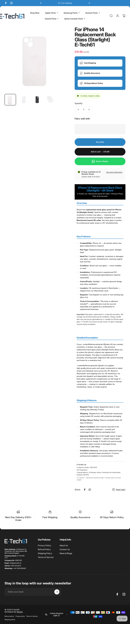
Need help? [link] (120, 489)
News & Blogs (66, 553)
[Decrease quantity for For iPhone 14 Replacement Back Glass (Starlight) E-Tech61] (78, 109)
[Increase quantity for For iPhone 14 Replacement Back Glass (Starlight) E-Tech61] (90, 109)
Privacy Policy (44, 545)
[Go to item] (10, 99)
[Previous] (41, 3)
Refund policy (9, 616)
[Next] (89, 3)
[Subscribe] (56, 591)
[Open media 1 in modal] (37, 59)
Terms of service (32, 616)
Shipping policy (10, 619)
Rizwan (20, 612)
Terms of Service (46, 557)
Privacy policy (20, 616)
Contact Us (65, 549)
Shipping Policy (45, 553)
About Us (64, 545)
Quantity (79, 103)
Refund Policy (44, 549)
